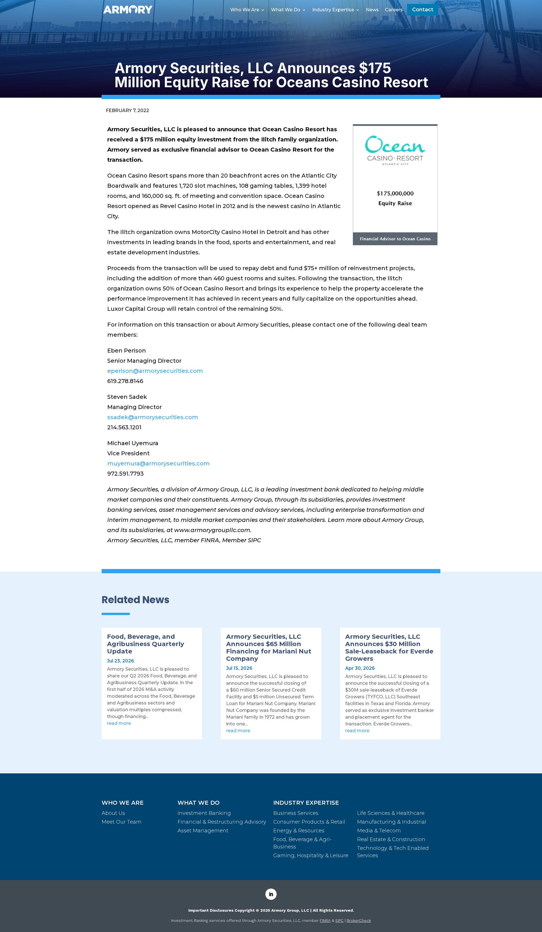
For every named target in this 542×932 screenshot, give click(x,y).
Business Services (295, 813)
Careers (394, 10)
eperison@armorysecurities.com (155, 370)
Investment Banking (204, 813)
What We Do (285, 10)
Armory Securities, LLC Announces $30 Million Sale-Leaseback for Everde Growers (389, 647)
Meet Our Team (121, 822)
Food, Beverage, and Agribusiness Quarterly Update (145, 644)
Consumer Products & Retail (309, 822)
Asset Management (203, 831)
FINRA (325, 920)
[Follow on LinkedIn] (271, 894)
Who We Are (244, 10)
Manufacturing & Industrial (391, 822)
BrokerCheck (359, 920)
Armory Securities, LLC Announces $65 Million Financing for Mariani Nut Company (268, 647)
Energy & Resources (298, 831)
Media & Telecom (379, 831)
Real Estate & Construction (391, 839)
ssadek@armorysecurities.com (152, 417)
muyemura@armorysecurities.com (158, 463)
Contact (422, 9)
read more (119, 723)
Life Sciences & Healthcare (391, 813)
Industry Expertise (333, 10)
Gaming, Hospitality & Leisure (310, 855)
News (372, 10)
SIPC (339, 920)
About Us (113, 813)
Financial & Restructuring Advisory (222, 822)
